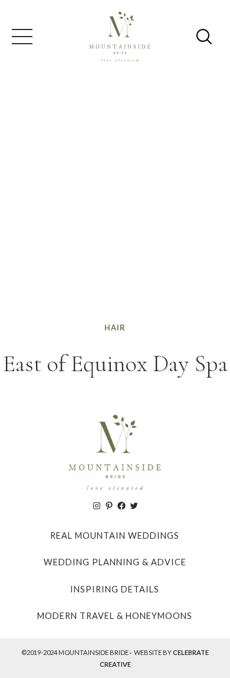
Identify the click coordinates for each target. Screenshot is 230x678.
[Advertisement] (115, 200)
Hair (115, 327)
